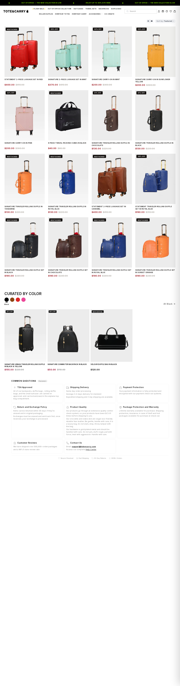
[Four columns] (151, 21)
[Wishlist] (171, 11)
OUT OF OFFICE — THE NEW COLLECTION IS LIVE (35, 3)
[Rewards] (163, 11)
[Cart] (175, 11)
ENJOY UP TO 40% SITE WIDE (92, 3)
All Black (168, 304)
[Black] (6, 300)
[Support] (167, 11)
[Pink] (23, 300)
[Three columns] (148, 21)
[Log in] (159, 11)
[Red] (18, 300)
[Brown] (12, 300)
